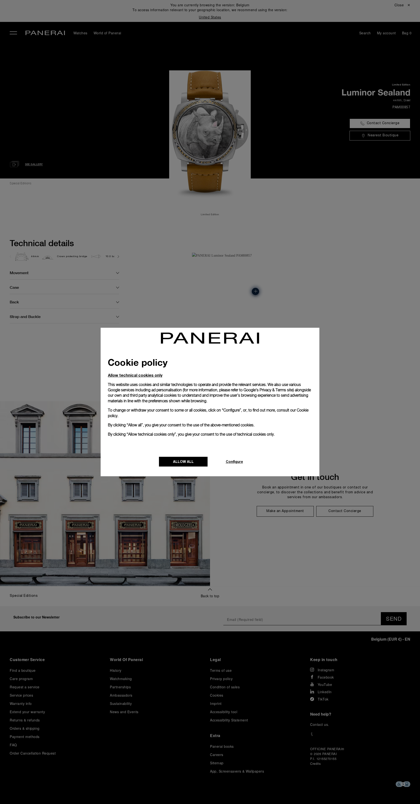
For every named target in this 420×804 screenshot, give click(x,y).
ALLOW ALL (183, 461)
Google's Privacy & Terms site (268, 390)
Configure (234, 461)
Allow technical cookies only (135, 375)
